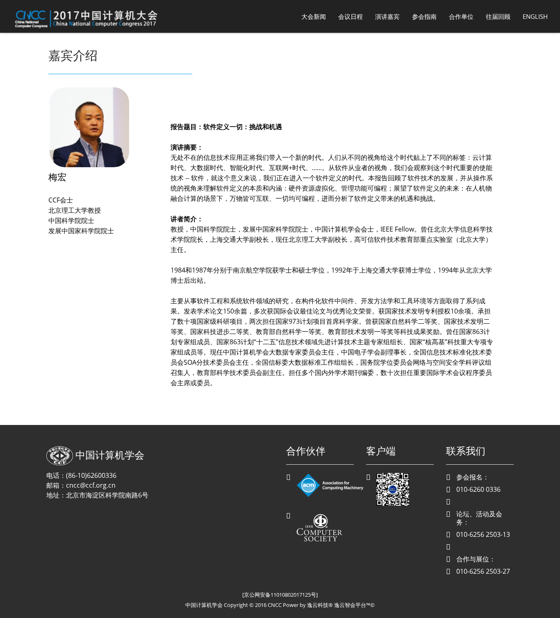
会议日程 (350, 16)
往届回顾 (498, 16)
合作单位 (461, 16)
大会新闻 (313, 16)
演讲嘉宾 (387, 16)
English (535, 16)
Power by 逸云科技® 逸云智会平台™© (329, 605)
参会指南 (424, 16)
